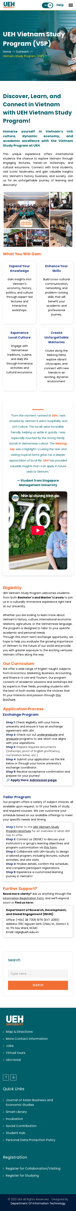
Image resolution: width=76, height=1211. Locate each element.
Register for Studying (22, 1175)
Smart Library (16, 1112)
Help (60, 5)
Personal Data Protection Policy (30, 1140)
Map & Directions (19, 1032)
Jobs (10, 1046)
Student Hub (15, 1133)
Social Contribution (21, 1126)
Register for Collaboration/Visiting (33, 1168)
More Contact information (27, 1039)
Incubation (14, 1119)
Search (38, 985)
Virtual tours (15, 1053)
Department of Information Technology (38, 1203)
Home (7, 51)
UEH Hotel (13, 1060)
